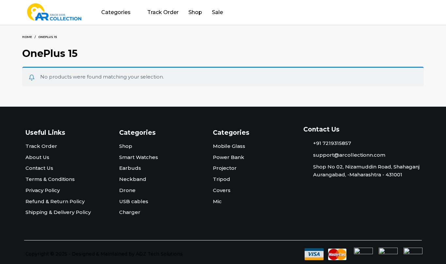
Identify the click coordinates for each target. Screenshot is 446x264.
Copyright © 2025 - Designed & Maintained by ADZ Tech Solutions (104, 254)
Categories (116, 12)
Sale (217, 12)
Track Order (163, 12)
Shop (195, 12)
